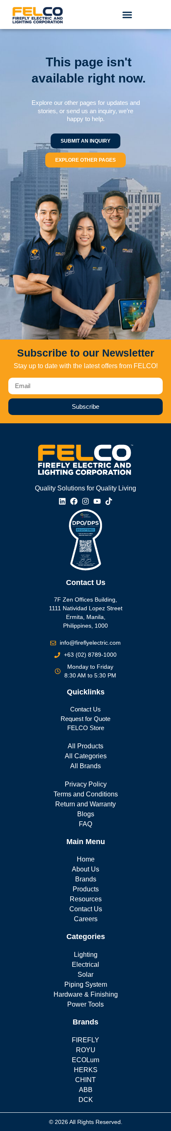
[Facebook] (74, 501)
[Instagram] (85, 501)
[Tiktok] (108, 501)
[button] (127, 14)
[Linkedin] (62, 501)
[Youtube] (97, 501)
